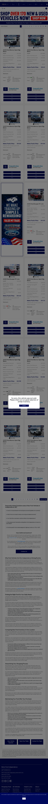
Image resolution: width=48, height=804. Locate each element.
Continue (24, 405)
